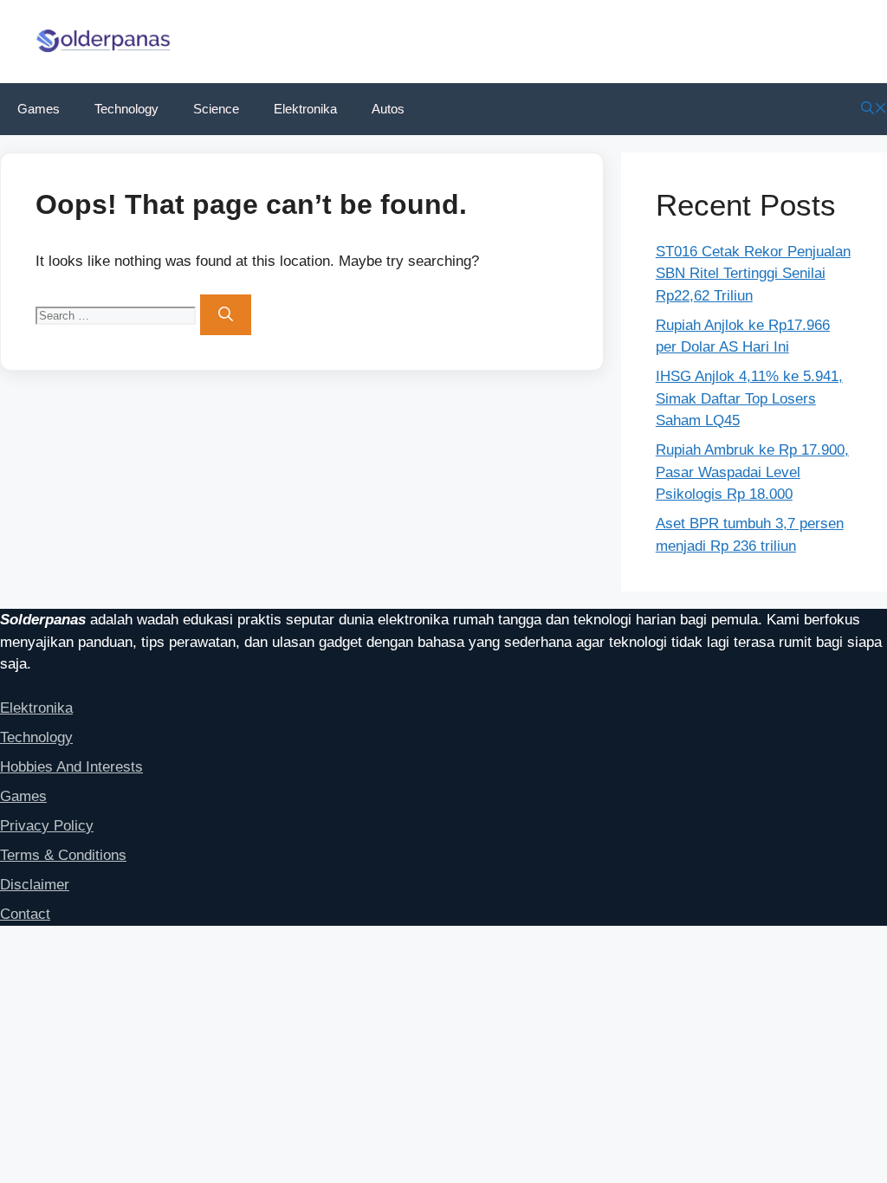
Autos (388, 108)
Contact (25, 914)
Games (38, 108)
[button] (874, 109)
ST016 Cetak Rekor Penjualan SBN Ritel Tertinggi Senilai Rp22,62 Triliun (753, 273)
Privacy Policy (47, 826)
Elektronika (305, 108)
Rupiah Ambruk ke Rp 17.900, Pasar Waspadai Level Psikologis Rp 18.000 (752, 472)
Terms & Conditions (63, 855)
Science (216, 108)
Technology (126, 108)
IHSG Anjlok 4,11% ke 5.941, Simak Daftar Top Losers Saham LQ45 (749, 398)
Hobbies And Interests (71, 767)
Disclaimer (34, 884)
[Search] (225, 315)
